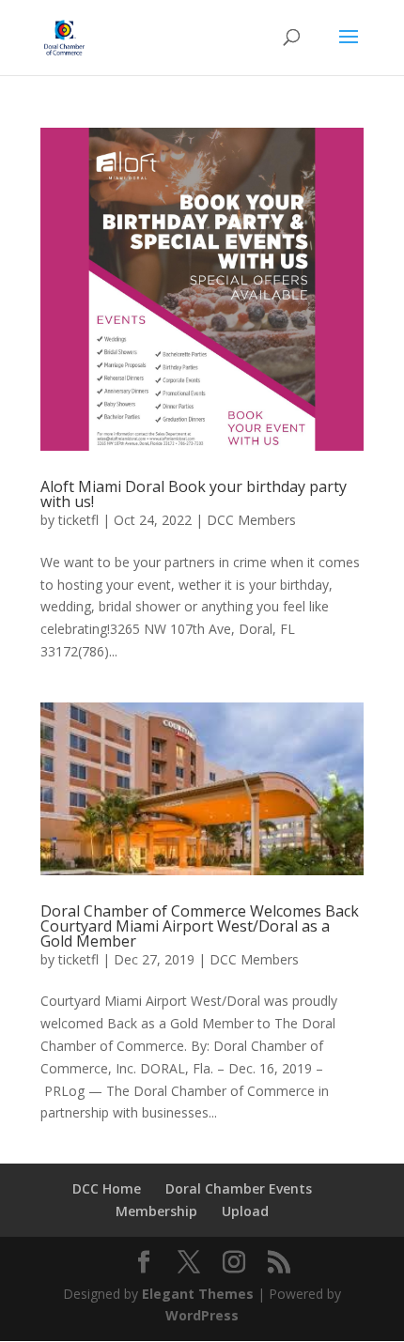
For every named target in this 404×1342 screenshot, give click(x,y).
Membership (156, 1211)
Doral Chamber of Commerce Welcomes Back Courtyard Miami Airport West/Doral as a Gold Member (199, 926)
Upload (245, 1211)
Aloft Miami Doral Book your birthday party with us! (193, 494)
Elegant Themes (198, 1294)
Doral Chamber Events (238, 1188)
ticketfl (78, 520)
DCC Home (106, 1188)
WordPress (202, 1315)
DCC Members (251, 520)
